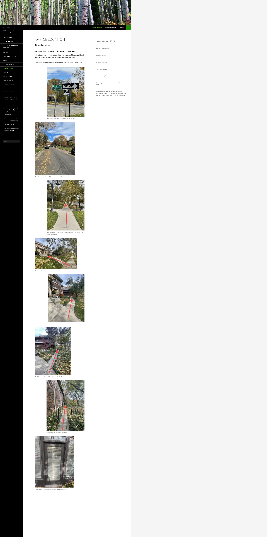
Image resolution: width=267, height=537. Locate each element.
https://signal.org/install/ (11, 109)
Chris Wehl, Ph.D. (8, 37)
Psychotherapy (8, 41)
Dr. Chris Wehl (9, 27)
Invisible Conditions (9, 84)
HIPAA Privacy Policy (111, 27)
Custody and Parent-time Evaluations (10, 46)
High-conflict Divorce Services (10, 51)
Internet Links (7, 76)
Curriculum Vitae (8, 64)
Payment (122, 27)
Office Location (97, 27)
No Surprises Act (8, 80)
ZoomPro (11, 130)
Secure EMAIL (8, 101)
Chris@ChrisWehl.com (10, 124)
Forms (5, 60)
